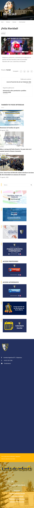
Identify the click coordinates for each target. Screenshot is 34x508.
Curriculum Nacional (17, 496)
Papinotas (17, 490)
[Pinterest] (31, 71)
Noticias (3, 33)
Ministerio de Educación (17, 502)
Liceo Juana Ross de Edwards (8, 456)
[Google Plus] (24, 71)
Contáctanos (7, 363)
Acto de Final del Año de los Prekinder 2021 (19, 82)
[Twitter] (28, 71)
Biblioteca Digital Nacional (17, 499)
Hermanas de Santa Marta (17, 485)
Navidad (8, 70)
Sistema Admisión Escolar (17, 493)
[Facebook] (21, 71)
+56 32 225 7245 (8, 360)
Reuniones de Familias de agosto (9, 127)
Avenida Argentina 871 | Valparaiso (12, 357)
